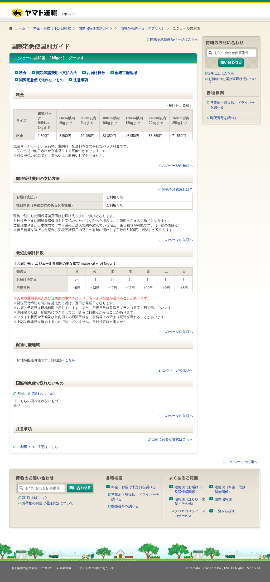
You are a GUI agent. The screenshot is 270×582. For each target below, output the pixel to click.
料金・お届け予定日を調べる (133, 487)
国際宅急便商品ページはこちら (174, 39)
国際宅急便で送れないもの (41, 80)
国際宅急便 (223, 499)
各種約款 (65, 568)
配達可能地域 (126, 73)
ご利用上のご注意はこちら (37, 447)
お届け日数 (96, 73)
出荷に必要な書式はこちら (172, 439)
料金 (23, 73)
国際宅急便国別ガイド (96, 28)
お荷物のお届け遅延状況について (47, 503)
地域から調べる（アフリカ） (142, 28)
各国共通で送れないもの (36, 394)
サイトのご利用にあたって (96, 568)
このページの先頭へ (177, 165)
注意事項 (80, 80)
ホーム (20, 28)
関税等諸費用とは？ (177, 189)
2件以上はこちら (221, 73)
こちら (70, 360)
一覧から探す (225, 511)
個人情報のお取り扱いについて (31, 568)
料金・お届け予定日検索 (52, 28)
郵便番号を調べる (224, 118)
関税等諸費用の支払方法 (56, 73)
